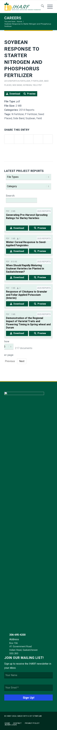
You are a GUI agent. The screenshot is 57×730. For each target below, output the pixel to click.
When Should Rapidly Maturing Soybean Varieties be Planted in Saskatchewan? (25, 268)
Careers (12, 18)
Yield (35, 85)
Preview (31, 93)
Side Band (17, 85)
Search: (10, 195)
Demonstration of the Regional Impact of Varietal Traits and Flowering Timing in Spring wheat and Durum (28, 323)
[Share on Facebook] (9, 139)
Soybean (27, 85)
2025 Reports (44, 211)
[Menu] (48, 6)
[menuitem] (41, 6)
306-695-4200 (17, 634)
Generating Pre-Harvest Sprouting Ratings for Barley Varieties (27, 216)
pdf (40, 85)
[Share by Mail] (48, 139)
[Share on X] (19, 139)
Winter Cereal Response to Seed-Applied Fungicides (26, 244)
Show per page (8, 348)
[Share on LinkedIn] (38, 139)
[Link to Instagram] (50, 720)
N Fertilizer (24, 81)
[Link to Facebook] (45, 720)
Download (15, 93)
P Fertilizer (37, 81)
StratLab (37, 716)
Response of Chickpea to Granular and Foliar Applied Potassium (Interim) (26, 295)
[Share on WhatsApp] (28, 139)
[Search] (41, 6)
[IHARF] (23, 6)
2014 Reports (11, 81)
